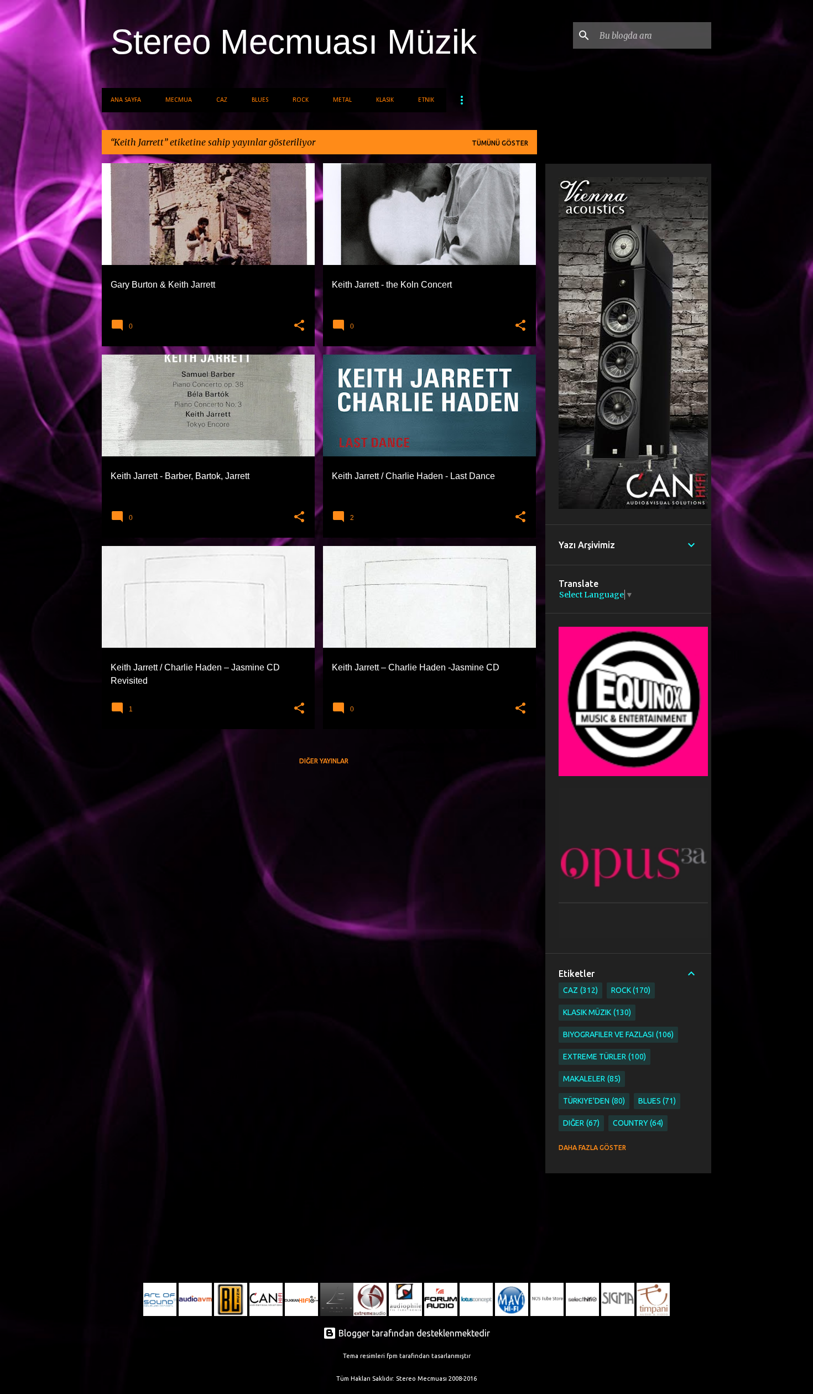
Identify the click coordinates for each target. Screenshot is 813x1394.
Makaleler (590, 1078)
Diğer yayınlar (323, 760)
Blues (260, 100)
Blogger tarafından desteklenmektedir (413, 1333)
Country (637, 1123)
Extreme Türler (603, 1056)
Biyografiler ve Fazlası (617, 1034)
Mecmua (178, 100)
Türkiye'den (593, 1100)
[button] (299, 326)
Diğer (580, 1123)
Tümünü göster (500, 143)
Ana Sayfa (126, 100)
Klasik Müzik (596, 1012)
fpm (392, 1356)
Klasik (385, 100)
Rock (301, 100)
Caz (221, 100)
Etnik (426, 100)
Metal (342, 100)
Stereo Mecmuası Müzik (294, 42)
